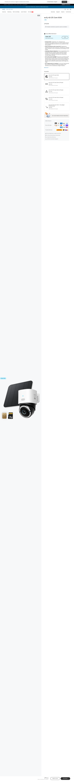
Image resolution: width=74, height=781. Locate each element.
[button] (68, 1)
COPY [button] (65, 37)
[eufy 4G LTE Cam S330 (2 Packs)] (56, 84)
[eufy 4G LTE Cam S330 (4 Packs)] (56, 99)
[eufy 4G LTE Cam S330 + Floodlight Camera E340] (56, 107)
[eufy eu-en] (4, 9)
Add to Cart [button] (55, 778)
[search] (65, 9)
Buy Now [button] (65, 778)
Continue (64, 1)
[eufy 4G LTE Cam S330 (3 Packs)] (56, 91)
